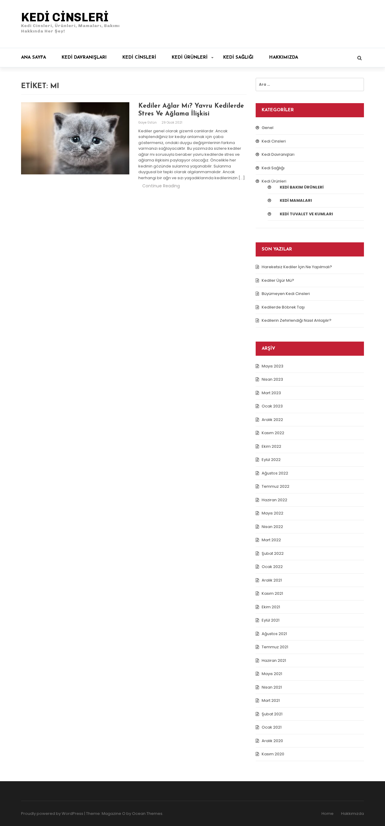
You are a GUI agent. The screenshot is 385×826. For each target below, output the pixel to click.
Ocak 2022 (272, 567)
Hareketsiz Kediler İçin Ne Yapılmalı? (297, 267)
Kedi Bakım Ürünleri (302, 187)
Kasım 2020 (273, 754)
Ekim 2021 (271, 607)
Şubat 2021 (272, 714)
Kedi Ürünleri (190, 57)
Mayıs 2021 (272, 674)
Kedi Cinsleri (139, 57)
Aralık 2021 (272, 580)
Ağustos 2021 (274, 634)
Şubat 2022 (273, 553)
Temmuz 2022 (275, 486)
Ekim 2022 (271, 446)
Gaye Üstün (148, 122)
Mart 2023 (271, 393)
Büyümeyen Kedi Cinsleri (286, 293)
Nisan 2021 (272, 687)
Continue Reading (161, 186)
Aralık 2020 (272, 741)
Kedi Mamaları (296, 200)
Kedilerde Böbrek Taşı (283, 307)
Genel (267, 128)
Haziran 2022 (274, 500)
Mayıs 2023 (272, 366)
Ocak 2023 (272, 406)
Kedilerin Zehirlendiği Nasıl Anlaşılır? (296, 320)
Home (328, 813)
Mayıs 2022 (272, 513)
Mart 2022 (271, 540)
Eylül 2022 (271, 459)
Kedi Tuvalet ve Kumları (306, 214)
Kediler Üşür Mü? (278, 280)
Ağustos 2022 (275, 473)
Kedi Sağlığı (238, 57)
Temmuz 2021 (275, 647)
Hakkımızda (283, 57)
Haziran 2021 (274, 660)
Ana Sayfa (33, 57)
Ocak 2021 (272, 727)
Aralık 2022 (272, 419)
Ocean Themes (147, 813)
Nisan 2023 (272, 379)
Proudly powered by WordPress (52, 813)
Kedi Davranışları (84, 57)
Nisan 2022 (272, 527)
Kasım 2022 (273, 433)
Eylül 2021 (270, 620)
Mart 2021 (271, 700)
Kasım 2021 (272, 593)
